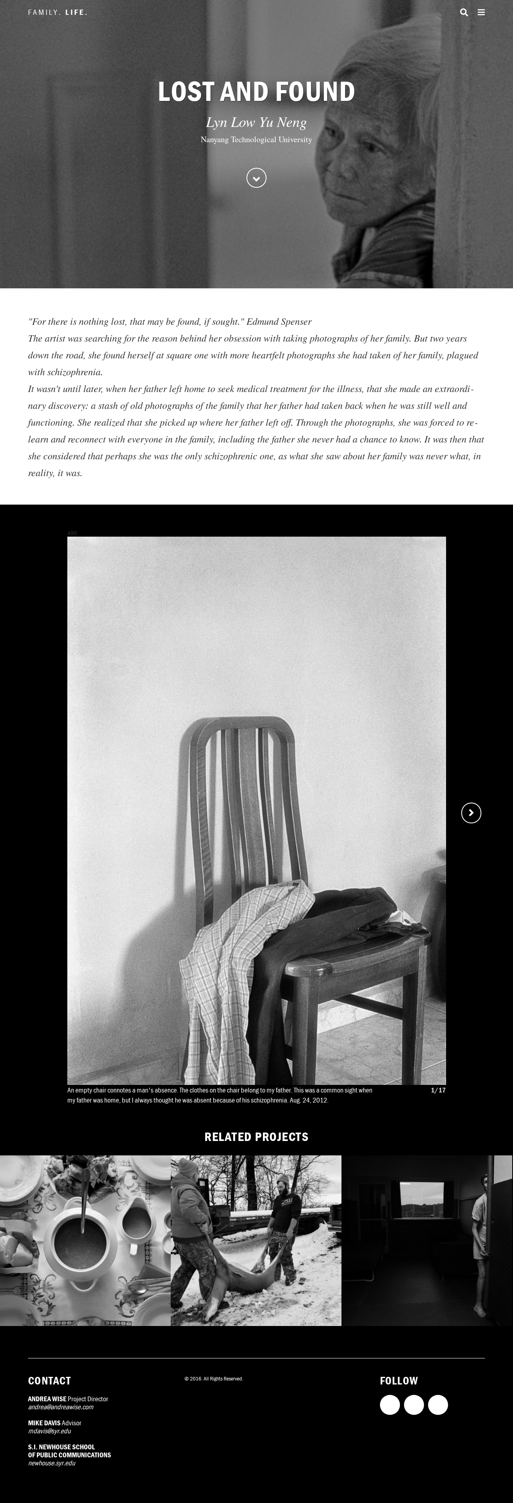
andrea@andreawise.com (60, 1406)
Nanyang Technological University (256, 139)
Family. (58, 12)
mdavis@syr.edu (49, 1430)
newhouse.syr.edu (51, 1462)
